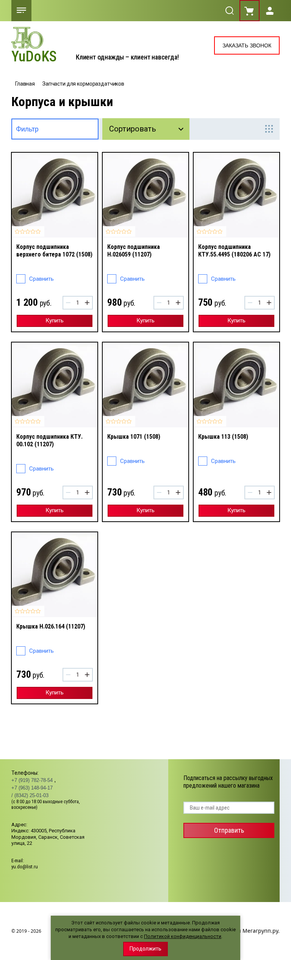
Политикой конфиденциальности (182, 936)
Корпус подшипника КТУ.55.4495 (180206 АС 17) (234, 250)
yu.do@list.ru (24, 866)
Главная (25, 84)
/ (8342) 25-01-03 (29, 795)
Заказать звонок (246, 45)
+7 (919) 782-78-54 (32, 780)
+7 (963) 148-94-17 (32, 788)
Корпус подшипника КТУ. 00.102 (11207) (49, 440)
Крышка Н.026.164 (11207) (50, 626)
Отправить (229, 830)
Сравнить (41, 278)
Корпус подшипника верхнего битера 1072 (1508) (54, 250)
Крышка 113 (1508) (223, 436)
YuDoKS (34, 57)
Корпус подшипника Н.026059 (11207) (133, 250)
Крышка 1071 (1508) (133, 436)
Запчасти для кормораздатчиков (83, 84)
